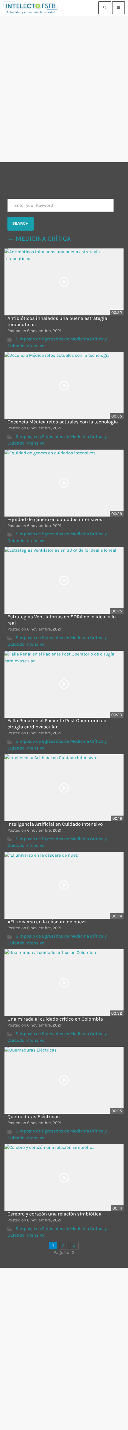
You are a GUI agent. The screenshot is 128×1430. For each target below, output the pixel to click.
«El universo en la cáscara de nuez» (47, 922)
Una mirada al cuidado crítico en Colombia (55, 1019)
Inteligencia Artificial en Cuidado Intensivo (55, 824)
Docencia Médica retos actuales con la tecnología (62, 422)
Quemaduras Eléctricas (33, 1117)
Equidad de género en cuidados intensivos (54, 519)
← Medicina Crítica (39, 238)
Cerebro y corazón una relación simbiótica (54, 1214)
